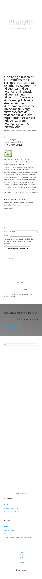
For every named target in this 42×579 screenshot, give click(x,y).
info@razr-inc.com (21, 494)
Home (6, 504)
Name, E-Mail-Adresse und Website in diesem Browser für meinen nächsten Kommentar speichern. (19, 241)
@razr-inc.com (27, 319)
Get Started (11, 326)
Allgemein (23, 130)
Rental (6, 526)
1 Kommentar (32, 130)
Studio (6, 534)
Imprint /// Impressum (11, 508)
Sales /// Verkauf (9, 530)
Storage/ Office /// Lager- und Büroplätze (17, 537)
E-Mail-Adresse (9, 232)
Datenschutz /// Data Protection (14, 512)
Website (6, 235)
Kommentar (8, 209)
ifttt (8, 130)
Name (6, 228)
